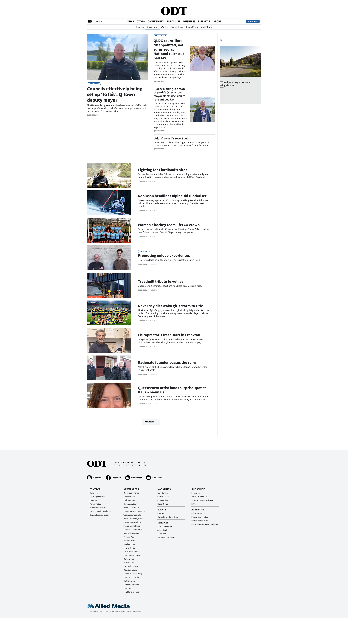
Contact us (93, 493)
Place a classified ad (199, 520)
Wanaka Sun (128, 562)
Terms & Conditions (199, 496)
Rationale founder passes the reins (167, 362)
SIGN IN (99, 21)
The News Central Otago (133, 573)
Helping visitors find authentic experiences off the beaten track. (169, 260)
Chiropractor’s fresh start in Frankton (169, 335)
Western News (129, 540)
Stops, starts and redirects (202, 500)
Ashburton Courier (130, 551)
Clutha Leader (129, 581)
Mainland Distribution (166, 537)
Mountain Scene (130, 570)
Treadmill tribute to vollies (160, 281)
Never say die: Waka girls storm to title (170, 306)
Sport (217, 21)
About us (93, 500)
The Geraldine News (131, 526)
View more (149, 422)
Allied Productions (164, 526)
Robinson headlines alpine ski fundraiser (172, 196)
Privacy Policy (95, 504)
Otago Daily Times (131, 493)
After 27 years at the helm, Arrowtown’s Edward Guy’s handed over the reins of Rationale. (172, 368)
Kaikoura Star (129, 500)
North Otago (206, 27)
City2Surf (161, 513)
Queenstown (152, 27)
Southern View (129, 544)
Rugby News (162, 504)
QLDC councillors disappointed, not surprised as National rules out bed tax (169, 49)
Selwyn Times (129, 548)
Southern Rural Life (131, 584)
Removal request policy (99, 515)
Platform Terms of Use (98, 507)
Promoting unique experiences (164, 255)
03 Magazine (162, 500)
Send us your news (97, 496)
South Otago (192, 27)
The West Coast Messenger (134, 511)
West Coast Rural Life (132, 515)
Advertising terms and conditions (204, 524)
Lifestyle (204, 21)
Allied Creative (163, 530)
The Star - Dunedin (131, 577)
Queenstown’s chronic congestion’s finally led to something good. (170, 286)
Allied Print (161, 533)
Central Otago (177, 27)
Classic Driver (163, 496)
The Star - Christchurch (132, 529)
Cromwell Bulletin (130, 566)
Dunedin (140, 27)
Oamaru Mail (128, 559)
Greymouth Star (129, 504)
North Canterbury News (133, 518)
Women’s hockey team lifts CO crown (169, 225)
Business (189, 21)
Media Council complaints (100, 511)
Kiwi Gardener (163, 493)
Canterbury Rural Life (132, 522)
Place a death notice (199, 517)
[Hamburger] (90, 21)
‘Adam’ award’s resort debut (172, 138)
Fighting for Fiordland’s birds (162, 170)
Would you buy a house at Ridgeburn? (235, 84)
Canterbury (156, 21)
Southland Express (131, 592)
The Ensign (128, 588)
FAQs (193, 504)
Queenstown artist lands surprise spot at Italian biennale (172, 390)
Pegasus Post (128, 537)
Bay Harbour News (131, 533)
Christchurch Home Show (167, 517)
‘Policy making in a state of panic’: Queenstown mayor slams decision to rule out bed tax (170, 94)
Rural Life (174, 21)
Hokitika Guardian (131, 507)
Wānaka (164, 27)
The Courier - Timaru (131, 555)
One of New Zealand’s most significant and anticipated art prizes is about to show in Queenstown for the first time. (182, 144)
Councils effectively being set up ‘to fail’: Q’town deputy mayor (114, 94)
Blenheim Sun (129, 496)
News (130, 21)
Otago (141, 21)
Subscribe (253, 21)
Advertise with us (198, 513)
